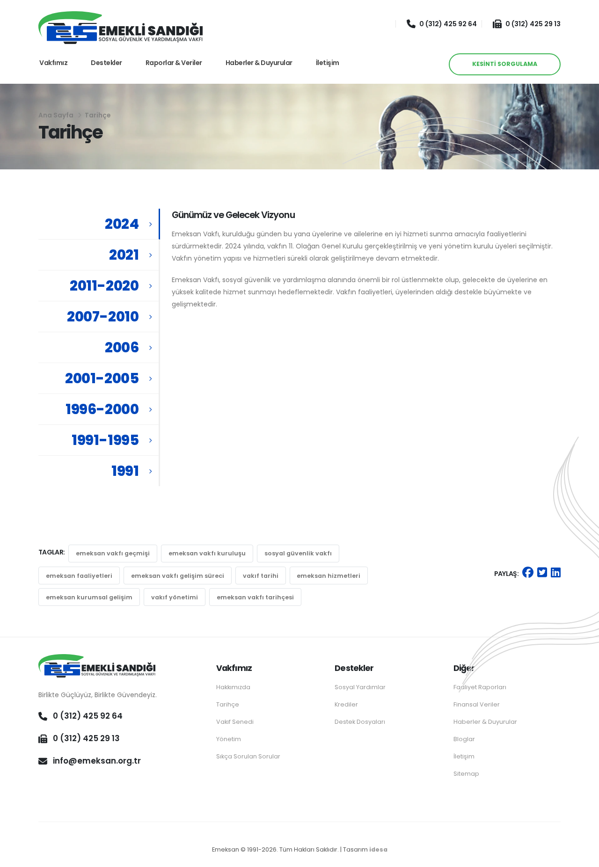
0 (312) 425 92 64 (448, 24)
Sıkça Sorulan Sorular (248, 756)
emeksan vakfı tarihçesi (255, 597)
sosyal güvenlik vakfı (298, 553)
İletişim (327, 62)
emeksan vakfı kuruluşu (207, 553)
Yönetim (228, 739)
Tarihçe (227, 704)
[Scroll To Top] (582, 856)
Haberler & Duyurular (259, 62)
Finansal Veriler (476, 704)
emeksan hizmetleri (328, 576)
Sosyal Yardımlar (360, 687)
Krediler (346, 704)
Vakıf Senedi (235, 722)
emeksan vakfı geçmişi (113, 553)
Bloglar (464, 739)
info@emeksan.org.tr (97, 760)
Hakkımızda (233, 687)
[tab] (99, 224)
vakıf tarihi (260, 576)
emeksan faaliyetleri (79, 576)
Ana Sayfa (55, 115)
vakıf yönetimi (174, 597)
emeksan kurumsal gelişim (89, 597)
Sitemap (466, 774)
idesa (378, 849)
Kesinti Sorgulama (504, 64)
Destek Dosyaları (360, 722)
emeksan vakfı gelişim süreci (177, 576)
